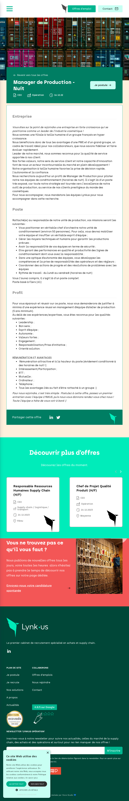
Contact (37, 689)
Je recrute (12, 682)
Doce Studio (67, 795)
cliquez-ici (51, 762)
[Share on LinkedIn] (51, 417)
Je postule (12, 674)
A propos (11, 697)
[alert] (26, 774)
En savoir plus (32, 778)
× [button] (47, 753)
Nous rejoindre (41, 682)
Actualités (12, 704)
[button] (26, 790)
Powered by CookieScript (26, 795)
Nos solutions (14, 689)
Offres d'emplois (42, 674)
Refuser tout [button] (37, 784)
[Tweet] (58, 417)
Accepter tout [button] (16, 784)
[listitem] (32, 504)
